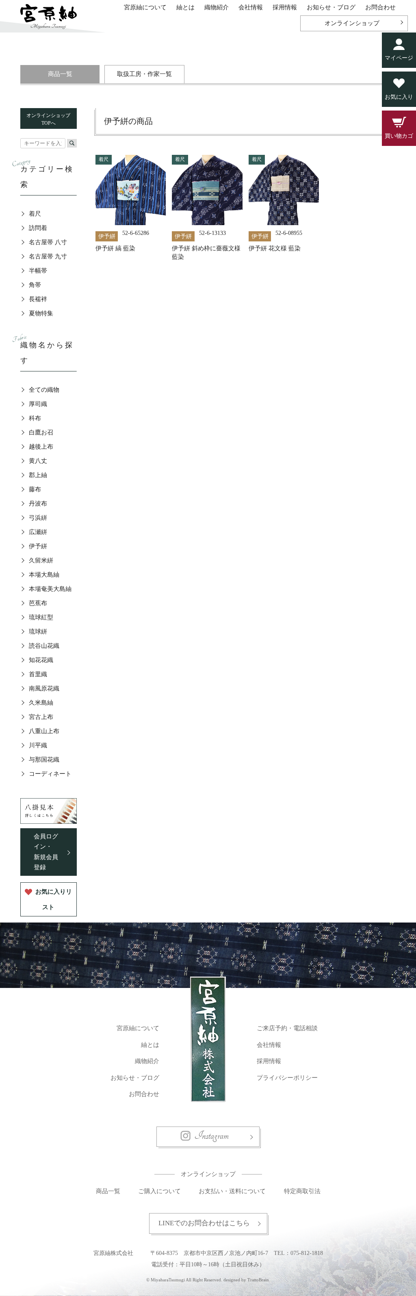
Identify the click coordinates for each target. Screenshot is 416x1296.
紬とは (185, 7)
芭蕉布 (38, 603)
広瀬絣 (38, 532)
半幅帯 (38, 270)
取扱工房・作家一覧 (144, 74)
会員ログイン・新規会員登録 (46, 852)
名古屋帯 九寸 (48, 256)
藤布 (35, 489)
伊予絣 (38, 546)
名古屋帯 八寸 (48, 242)
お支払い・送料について (232, 1191)
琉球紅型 (41, 617)
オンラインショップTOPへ (48, 119)
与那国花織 (44, 759)
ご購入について (159, 1191)
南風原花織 (44, 688)
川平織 (38, 745)
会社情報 (250, 7)
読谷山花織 (44, 646)
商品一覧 (60, 74)
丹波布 (38, 503)
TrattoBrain (258, 1279)
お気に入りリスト (53, 899)
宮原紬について (145, 7)
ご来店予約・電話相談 (287, 1028)
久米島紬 (41, 702)
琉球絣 (38, 631)
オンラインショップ (352, 23)
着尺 (35, 214)
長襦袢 (38, 299)
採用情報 (285, 7)
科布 (35, 418)
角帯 (35, 285)
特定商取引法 (302, 1191)
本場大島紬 (44, 574)
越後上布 (41, 446)
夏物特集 (41, 313)
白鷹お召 (41, 432)
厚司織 (38, 404)
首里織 (38, 674)
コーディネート (50, 774)
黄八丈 (38, 461)
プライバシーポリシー (287, 1078)
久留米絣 (41, 560)
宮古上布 (41, 717)
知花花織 (41, 660)
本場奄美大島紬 (50, 589)
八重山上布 (44, 731)
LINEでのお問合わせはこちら (204, 1223)
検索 (72, 143)
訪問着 (38, 228)
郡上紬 (38, 475)
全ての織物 (44, 389)
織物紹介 (216, 7)
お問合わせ (380, 7)
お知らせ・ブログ (331, 7)
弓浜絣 (38, 517)
